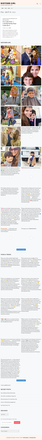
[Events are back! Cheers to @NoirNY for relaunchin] (31, 308)
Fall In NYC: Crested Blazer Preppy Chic (8, 396)
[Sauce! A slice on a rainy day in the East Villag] (11, 328)
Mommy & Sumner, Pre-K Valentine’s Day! (9, 399)
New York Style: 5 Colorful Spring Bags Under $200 (9, 23)
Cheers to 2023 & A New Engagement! (8, 402)
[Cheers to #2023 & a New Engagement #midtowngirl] (31, 136)
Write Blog (25, 437)
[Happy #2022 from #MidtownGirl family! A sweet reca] (31, 197)
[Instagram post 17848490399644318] (31, 238)
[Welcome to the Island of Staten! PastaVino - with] (11, 308)
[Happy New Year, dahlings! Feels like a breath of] (11, 136)
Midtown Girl (8, 3)
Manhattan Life (14, 18)
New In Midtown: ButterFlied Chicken (8, 393)
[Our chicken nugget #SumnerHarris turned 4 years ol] (31, 157)
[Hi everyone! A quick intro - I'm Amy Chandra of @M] (11, 369)
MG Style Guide (6, 19)
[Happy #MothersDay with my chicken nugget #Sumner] (31, 76)
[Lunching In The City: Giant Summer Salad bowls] (11, 348)
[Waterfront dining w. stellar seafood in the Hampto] (31, 288)
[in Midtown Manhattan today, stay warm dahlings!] (11, 197)
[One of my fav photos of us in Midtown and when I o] (31, 55)
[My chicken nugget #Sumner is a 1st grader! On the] (11, 76)
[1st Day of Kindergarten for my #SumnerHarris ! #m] (11, 96)
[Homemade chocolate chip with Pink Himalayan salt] (31, 267)
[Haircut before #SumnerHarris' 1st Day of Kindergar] (31, 96)
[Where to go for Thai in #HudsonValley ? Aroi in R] (31, 328)
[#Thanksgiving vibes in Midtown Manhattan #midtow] (11, 55)
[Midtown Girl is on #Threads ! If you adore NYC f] (11, 116)
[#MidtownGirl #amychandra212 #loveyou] (31, 177)
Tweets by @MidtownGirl (6, 385)
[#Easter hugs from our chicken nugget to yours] (31, 116)
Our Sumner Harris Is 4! (5, 405)
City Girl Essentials (6, 18)
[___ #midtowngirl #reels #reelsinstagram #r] (11, 238)
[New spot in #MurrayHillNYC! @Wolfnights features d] (11, 267)
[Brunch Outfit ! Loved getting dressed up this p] (11, 217)
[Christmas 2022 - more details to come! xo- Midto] (11, 177)
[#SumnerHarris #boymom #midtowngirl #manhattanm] (11, 157)
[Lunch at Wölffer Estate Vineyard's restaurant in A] (31, 348)
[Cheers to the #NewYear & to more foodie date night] (11, 288)
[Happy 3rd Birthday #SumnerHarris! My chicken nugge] (31, 217)
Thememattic (33, 437)
